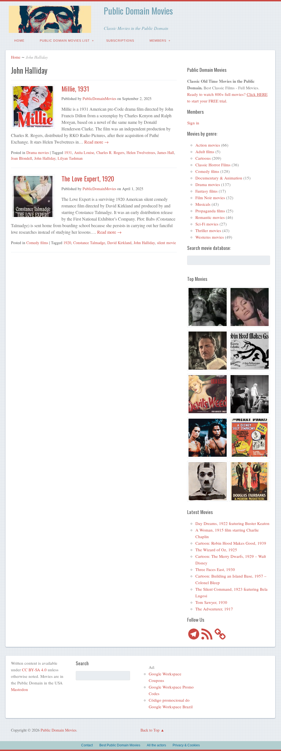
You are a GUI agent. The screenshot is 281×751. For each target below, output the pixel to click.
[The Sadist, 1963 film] (207, 308)
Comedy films (37, 242)
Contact (87, 745)
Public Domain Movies (138, 10)
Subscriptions (120, 40)
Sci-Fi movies (206, 224)
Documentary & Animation (218, 178)
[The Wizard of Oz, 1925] (207, 351)
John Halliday (44, 158)
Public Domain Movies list (65, 40)
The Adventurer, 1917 (214, 609)
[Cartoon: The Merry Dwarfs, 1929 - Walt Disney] (249, 438)
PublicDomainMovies (99, 98)
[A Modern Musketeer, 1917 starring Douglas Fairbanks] (249, 482)
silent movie (166, 242)
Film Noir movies (210, 197)
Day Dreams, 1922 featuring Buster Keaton (232, 523)
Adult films (204, 151)
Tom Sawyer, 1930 (211, 602)
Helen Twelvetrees (141, 152)
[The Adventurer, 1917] (207, 482)
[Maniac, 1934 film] (249, 395)
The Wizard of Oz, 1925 (216, 549)
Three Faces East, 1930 (215, 569)
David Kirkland (119, 242)
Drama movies (37, 152)
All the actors (156, 745)
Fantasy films (206, 191)
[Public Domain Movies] (50, 28)
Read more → (96, 142)
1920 (67, 242)
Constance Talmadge (89, 242)
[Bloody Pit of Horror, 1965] (249, 308)
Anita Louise (84, 152)
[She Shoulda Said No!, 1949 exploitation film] (207, 395)
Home (19, 40)
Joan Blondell (21, 158)
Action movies (207, 145)
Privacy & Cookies (186, 745)
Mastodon (19, 689)
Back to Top (149, 730)
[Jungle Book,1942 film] (207, 438)
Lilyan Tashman (70, 158)
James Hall (165, 152)
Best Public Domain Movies (119, 745)
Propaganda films (210, 210)
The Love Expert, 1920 (87, 178)
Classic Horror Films (213, 164)
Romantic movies (210, 217)
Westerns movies (209, 237)
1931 (68, 152)
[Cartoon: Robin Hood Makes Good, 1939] (249, 351)
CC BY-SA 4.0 (34, 669)
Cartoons (203, 158)
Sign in (193, 122)
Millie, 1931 (75, 88)
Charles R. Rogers (110, 152)
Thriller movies (208, 230)
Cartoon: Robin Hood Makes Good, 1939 (230, 543)
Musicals (202, 204)
